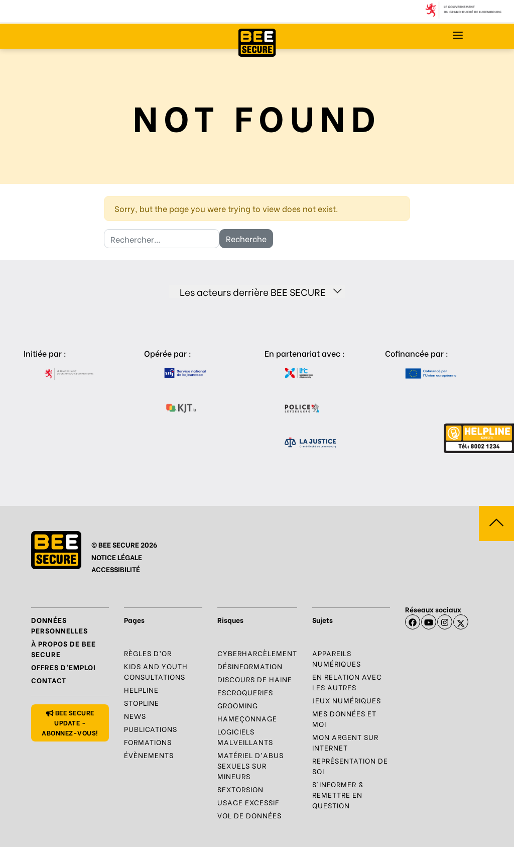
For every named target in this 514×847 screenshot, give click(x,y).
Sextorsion (240, 789)
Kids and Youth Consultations (156, 671)
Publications (150, 728)
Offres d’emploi (63, 667)
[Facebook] (412, 621)
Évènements (149, 755)
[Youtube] (428, 621)
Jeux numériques (346, 700)
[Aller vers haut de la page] (496, 523)
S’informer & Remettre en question (337, 794)
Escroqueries (245, 692)
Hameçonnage (247, 718)
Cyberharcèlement (257, 653)
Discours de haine (254, 679)
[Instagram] (444, 621)
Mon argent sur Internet (345, 742)
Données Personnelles (59, 625)
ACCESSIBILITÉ (115, 569)
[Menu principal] (458, 35)
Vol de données (249, 815)
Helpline (141, 689)
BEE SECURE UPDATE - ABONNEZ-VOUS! (70, 722)
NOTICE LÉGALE (116, 557)
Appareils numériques (336, 658)
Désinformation (250, 666)
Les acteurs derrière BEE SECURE (253, 291)
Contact (48, 680)
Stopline (141, 702)
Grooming (237, 705)
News (135, 715)
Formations (148, 741)
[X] (460, 621)
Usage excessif (248, 802)
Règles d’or (148, 653)
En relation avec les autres (347, 681)
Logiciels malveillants (245, 736)
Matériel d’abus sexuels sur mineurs (250, 765)
